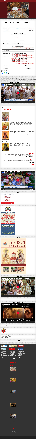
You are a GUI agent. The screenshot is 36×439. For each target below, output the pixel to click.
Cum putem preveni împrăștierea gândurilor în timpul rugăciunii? (13, 398)
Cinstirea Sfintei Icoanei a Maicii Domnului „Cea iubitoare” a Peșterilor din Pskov (22, 132)
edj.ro (10, 335)
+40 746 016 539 (12, 0)
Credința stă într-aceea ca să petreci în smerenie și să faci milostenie (13, 423)
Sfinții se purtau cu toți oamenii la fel (13, 386)
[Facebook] (33, 1)
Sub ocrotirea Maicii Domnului (12, 375)
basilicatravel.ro (11, 354)
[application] (18, 93)
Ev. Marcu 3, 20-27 (31, 162)
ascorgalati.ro (7, 337)
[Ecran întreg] (33, 101)
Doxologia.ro (13, 363)
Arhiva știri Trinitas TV (6, 299)
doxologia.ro (32, 164)
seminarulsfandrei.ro (12, 352)
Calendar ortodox (6, 110)
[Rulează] (2, 101)
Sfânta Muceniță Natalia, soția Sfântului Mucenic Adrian (21, 122)
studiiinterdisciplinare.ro (4, 353)
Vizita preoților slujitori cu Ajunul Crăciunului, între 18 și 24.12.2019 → (26, 79)
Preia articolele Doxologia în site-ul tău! (27, 166)
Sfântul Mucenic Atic (6, 141)
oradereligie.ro (20, 355)
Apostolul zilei (31, 153)
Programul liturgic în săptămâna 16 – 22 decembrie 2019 (18, 22)
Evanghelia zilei (31, 159)
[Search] (34, 1)
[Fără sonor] (32, 101)
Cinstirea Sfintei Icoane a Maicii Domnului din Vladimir (21, 143)
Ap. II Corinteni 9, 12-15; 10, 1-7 (29, 156)
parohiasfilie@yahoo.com (5, 0)
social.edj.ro (9, 336)
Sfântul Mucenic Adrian (14, 112)
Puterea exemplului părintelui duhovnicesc (13, 410)
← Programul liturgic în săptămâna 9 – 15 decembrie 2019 (8, 78)
